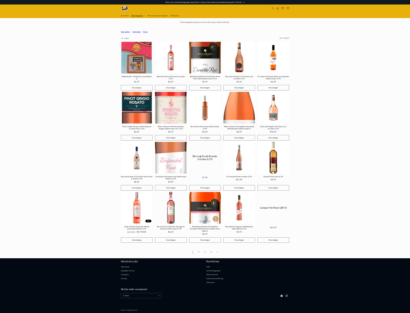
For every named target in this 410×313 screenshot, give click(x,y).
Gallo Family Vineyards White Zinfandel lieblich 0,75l (136, 228)
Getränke (137, 32)
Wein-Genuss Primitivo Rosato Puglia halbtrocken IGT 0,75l (171, 127)
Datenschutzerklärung (214, 278)
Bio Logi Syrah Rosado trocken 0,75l (205, 158)
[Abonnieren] (158, 295)
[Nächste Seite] (217, 251)
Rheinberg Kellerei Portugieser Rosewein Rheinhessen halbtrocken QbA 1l (205, 229)
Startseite (125, 32)
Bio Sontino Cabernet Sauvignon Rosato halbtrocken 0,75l (171, 228)
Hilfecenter (125, 267)
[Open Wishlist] (282, 8)
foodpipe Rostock (131, 310)
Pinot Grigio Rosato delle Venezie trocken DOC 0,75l (136, 127)
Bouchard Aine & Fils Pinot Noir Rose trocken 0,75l (136, 177)
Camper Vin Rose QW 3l (273, 207)
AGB (208, 267)
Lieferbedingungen (213, 271)
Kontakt (124, 278)
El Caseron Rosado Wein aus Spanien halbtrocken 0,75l (273, 77)
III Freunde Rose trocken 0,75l (239, 176)
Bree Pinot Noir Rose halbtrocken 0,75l (205, 127)
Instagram (125, 274)
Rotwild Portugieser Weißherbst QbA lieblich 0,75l (239, 228)
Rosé (145, 32)
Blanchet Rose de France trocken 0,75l (171, 77)
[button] (138, 15)
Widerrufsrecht (212, 274)
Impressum (210, 282)
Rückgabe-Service (128, 271)
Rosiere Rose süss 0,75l (273, 176)
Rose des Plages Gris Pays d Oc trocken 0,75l (273, 127)
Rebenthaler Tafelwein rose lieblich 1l (137, 77)
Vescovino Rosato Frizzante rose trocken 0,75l (239, 77)
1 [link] (192, 252)
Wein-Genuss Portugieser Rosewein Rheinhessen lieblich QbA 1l (239, 127)
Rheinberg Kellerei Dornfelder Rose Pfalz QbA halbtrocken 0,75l (205, 77)
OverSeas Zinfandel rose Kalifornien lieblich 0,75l (170, 177)
